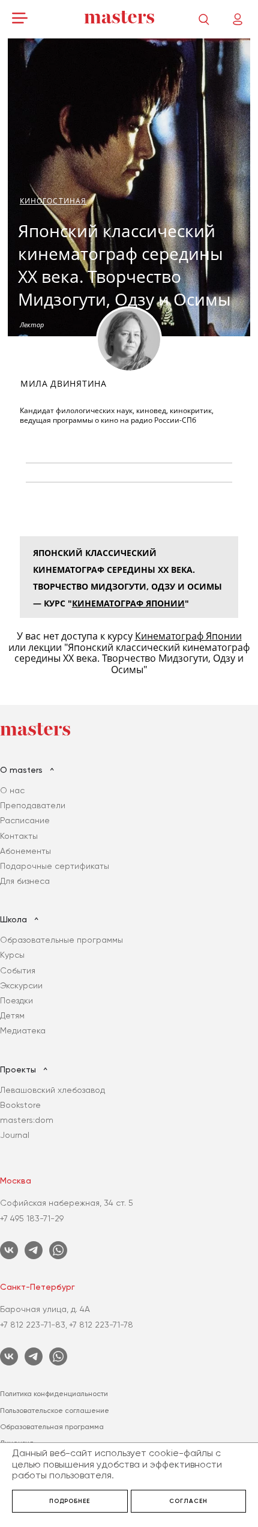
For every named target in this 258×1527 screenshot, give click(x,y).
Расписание (25, 820)
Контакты (19, 836)
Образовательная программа (52, 1427)
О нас (12, 790)
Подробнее (69, 1501)
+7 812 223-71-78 (101, 1324)
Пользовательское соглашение (54, 1410)
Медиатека (23, 1030)
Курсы (12, 955)
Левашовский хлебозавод (52, 1090)
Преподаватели (32, 805)
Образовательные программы (61, 940)
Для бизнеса (25, 881)
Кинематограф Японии (128, 603)
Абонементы (25, 851)
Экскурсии (21, 985)
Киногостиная (53, 201)
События (17, 970)
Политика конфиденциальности (54, 1393)
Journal (14, 1135)
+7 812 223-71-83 (32, 1324)
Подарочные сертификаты (54, 866)
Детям (12, 1015)
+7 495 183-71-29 (32, 1218)
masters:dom (26, 1120)
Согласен (188, 1501)
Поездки (16, 1000)
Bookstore (20, 1105)
